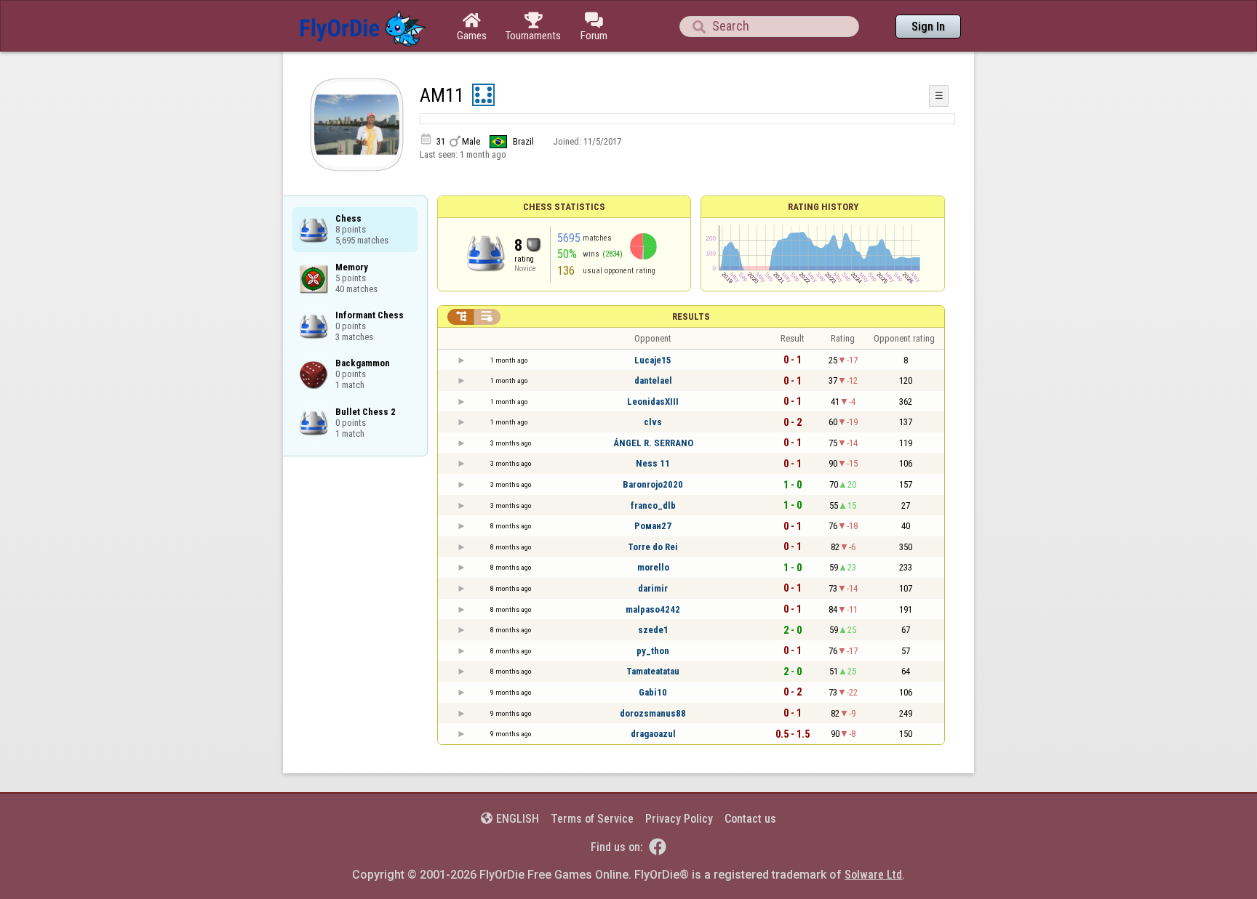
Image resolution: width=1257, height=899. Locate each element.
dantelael (653, 380)
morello (653, 567)
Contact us (750, 819)
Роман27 (652, 525)
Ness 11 (653, 463)
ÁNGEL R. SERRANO (653, 443)
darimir (653, 588)
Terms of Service (592, 819)
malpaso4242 (653, 609)
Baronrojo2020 (653, 484)
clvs (653, 421)
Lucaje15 (652, 360)
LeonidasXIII (653, 401)
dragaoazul (653, 733)
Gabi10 (653, 692)
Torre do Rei (653, 546)
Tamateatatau (652, 671)
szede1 (653, 629)
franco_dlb (653, 505)
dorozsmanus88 (653, 713)
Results (691, 316)
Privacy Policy (679, 819)
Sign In (928, 26)
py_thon (653, 650)
